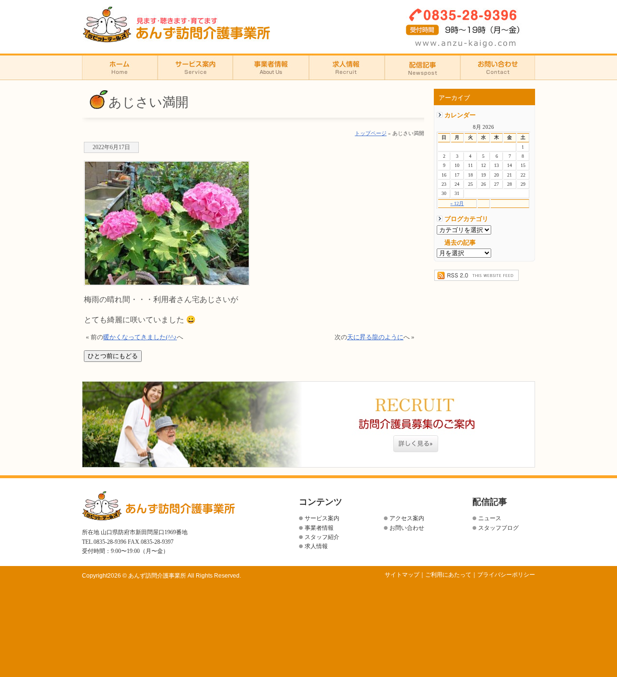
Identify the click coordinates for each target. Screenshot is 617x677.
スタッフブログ (498, 528)
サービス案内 (322, 518)
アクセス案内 (406, 518)
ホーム (120, 67)
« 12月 (457, 203)
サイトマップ (402, 574)
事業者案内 (271, 67)
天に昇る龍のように (375, 337)
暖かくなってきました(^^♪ (140, 337)
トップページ (371, 133)
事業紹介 (195, 67)
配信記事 (422, 67)
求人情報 (347, 67)
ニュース (489, 518)
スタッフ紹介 (322, 537)
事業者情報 (319, 528)
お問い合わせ (497, 67)
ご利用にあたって (448, 574)
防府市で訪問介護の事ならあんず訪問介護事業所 (176, 24)
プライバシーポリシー (506, 574)
